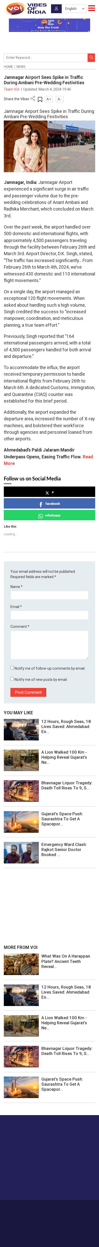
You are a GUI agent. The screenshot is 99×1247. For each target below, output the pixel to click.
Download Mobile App (49, 1234)
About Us (41, 1207)
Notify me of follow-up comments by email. (49, 668)
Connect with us (29, 1186)
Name (16, 587)
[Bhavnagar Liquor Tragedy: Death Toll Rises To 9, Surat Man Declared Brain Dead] (21, 791)
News (20, 66)
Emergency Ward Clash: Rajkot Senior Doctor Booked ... (64, 849)
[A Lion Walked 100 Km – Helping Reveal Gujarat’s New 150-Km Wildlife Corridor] (21, 760)
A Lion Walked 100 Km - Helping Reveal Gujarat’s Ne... (64, 757)
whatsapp (52, 515)
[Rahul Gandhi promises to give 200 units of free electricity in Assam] (21, 964)
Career (26, 1207)
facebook (52, 503)
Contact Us (60, 1207)
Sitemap (61, 1212)
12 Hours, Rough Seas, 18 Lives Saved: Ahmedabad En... (66, 726)
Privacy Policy (42, 1212)
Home (8, 66)
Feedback (79, 1207)
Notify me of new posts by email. (41, 680)
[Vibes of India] (25, 8)
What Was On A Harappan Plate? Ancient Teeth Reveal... (65, 961)
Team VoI (12, 89)
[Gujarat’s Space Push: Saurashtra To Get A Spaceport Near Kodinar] (21, 822)
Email (16, 607)
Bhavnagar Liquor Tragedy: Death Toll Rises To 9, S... (66, 785)
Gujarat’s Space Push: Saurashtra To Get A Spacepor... (62, 818)
